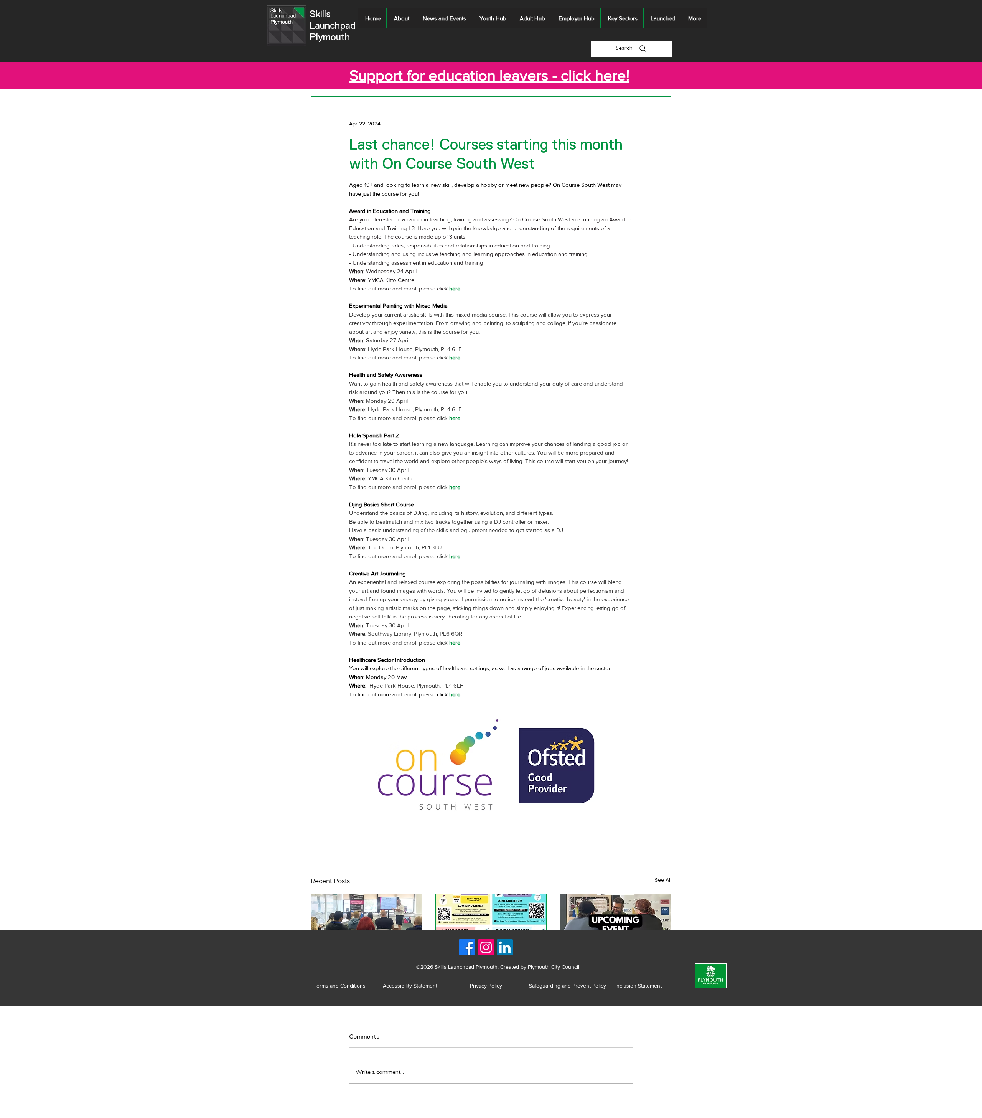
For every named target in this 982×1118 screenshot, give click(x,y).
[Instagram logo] (486, 947)
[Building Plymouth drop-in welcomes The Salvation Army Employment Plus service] (615, 925)
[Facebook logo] (467, 947)
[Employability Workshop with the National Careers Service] (366, 925)
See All (663, 880)
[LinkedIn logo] (505, 947)
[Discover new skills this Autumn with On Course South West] (491, 925)
